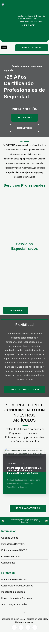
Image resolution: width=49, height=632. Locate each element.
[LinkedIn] (21, 627)
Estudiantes (25, 118)
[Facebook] (14, 627)
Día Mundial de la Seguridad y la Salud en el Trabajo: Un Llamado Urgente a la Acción (24, 470)
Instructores (24, 128)
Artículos (12, 463)
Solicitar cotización (32, 47)
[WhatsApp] (28, 627)
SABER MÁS (16, 310)
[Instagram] (35, 627)
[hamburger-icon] (4, 47)
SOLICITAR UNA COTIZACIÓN (25, 390)
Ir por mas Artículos (28, 508)
